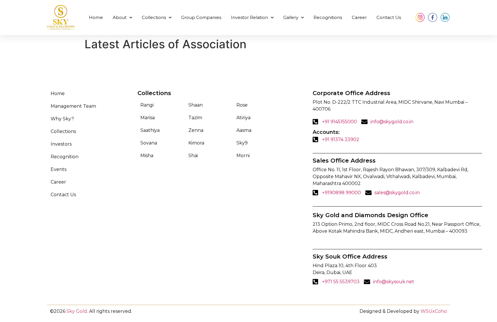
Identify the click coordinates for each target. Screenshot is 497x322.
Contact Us (388, 17)
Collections (154, 17)
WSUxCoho (433, 311)
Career (359, 17)
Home (96, 17)
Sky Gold (76, 311)
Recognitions (328, 17)
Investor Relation (249, 17)
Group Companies (201, 17)
